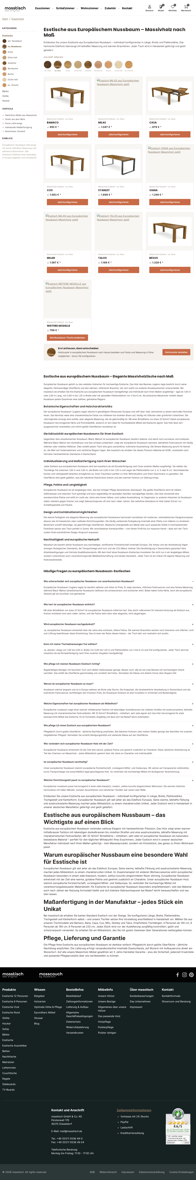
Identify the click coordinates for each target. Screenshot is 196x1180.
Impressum (136, 1006)
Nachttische (9, 1056)
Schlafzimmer (65, 8)
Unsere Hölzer (106, 995)
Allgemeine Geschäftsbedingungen (79, 1014)
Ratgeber (39, 995)
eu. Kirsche (13, 85)
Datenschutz (73, 1021)
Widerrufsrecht (108, 1172)
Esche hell (13, 79)
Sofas (5, 1029)
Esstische (7, 1040)
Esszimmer (43, 8)
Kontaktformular (171, 995)
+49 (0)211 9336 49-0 (70, 1138)
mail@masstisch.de (71, 1131)
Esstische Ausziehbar (14, 1045)
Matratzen (8, 1062)
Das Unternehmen (140, 1001)
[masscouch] (51, 975)
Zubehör (111, 8)
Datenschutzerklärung (151, 1172)
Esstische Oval (10, 1006)
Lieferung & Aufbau (77, 1006)
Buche (11, 74)
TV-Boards (8, 1089)
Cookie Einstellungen (181, 1172)
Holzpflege (104, 1021)
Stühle (5, 96)
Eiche (10, 52)
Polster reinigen (107, 1032)
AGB (92, 1172)
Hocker (5, 100)
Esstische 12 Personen (15, 995)
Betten (6, 1051)
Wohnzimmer (90, 8)
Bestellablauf (73, 995)
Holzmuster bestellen (176, 352)
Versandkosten (74, 1032)
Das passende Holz (109, 1016)
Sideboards (8, 1084)
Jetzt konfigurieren (67, 134)
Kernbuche (13, 68)
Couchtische (9, 1073)
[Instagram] (184, 974)
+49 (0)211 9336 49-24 (70, 1142)
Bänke (5, 91)
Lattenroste (9, 1067)
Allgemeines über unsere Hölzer (112, 1008)
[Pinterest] (191, 974)
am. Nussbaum (15, 41)
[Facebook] (177, 974)
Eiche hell (12, 57)
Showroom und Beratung (176, 1001)
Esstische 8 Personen (14, 1001)
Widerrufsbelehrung (77, 1027)
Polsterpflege (105, 1027)
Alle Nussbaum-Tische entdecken (67, 337)
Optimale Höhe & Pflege (48, 1006)
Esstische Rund (11, 1012)
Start (5, 18)
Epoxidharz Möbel (44, 1012)
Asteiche (12, 63)
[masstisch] (13, 975)
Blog (36, 1023)
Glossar (38, 1018)
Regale (6, 1078)
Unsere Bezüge (106, 1001)
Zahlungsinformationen (79, 1001)
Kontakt (127, 8)
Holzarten (40, 1001)
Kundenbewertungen (142, 995)
